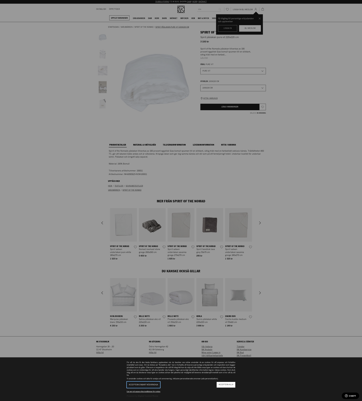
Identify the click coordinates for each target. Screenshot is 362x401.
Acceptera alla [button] (226, 384)
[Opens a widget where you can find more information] (350, 396)
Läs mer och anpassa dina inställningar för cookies (143, 392)
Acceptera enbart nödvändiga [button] (143, 385)
